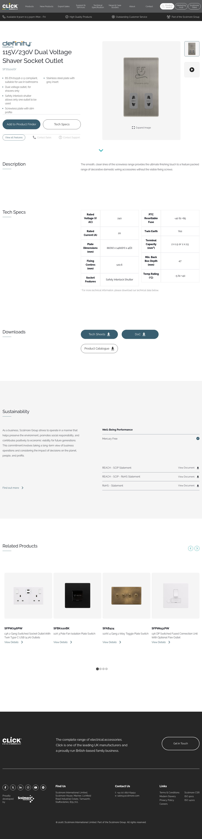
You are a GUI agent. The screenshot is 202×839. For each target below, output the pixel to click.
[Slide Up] (101, 152)
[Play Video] (192, 70)
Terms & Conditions (169, 792)
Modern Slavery (168, 796)
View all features (14, 137)
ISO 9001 (189, 796)
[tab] (97, 668)
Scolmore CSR (191, 792)
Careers (164, 804)
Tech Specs (62, 124)
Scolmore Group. (117, 822)
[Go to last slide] (190, 548)
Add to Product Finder (21, 124)
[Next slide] (196, 548)
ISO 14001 (189, 800)
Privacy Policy (167, 800)
